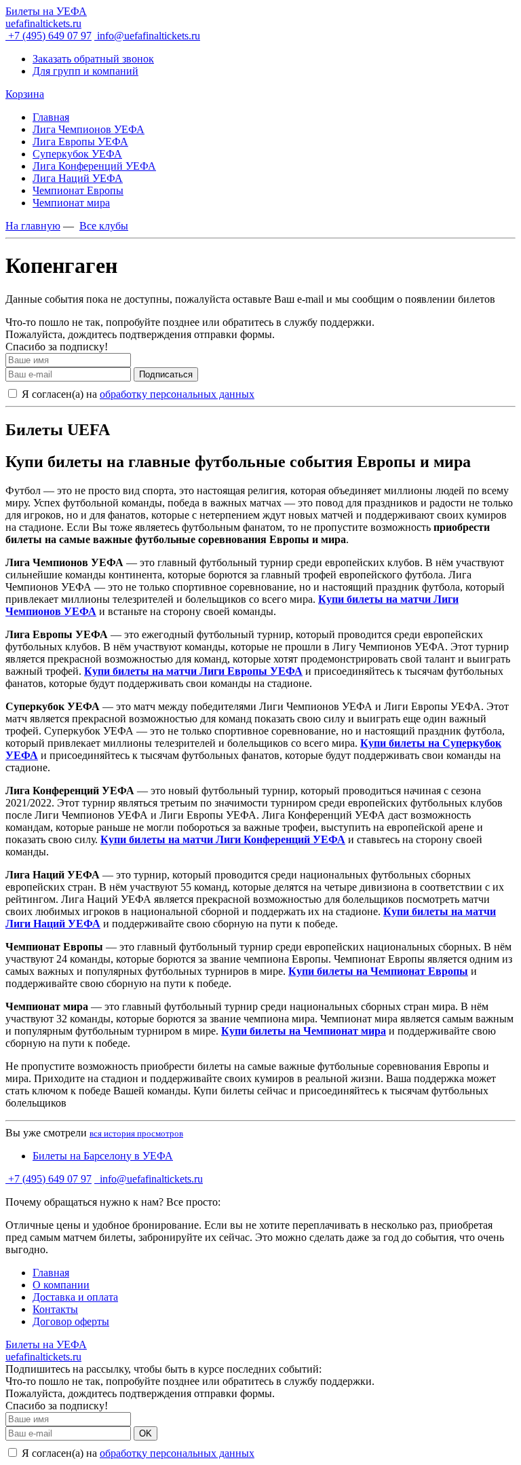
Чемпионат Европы (78, 190)
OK (145, 1433)
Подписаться (166, 374)
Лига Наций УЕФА (78, 178)
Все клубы (103, 225)
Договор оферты (71, 1321)
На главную (32, 225)
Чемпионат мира (71, 202)
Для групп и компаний (85, 71)
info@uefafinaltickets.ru (147, 35)
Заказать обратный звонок (93, 58)
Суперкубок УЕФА (77, 154)
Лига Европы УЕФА (80, 141)
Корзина (24, 94)
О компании (61, 1285)
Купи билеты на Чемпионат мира (303, 1031)
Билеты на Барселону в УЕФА (103, 1156)
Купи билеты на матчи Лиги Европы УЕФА (193, 671)
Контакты (55, 1309)
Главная (51, 117)
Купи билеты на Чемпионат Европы (378, 971)
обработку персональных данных (177, 394)
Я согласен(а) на (136, 394)
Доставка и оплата (75, 1297)
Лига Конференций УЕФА (94, 166)
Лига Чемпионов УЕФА (88, 129)
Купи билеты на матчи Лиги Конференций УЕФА (222, 839)
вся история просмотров (136, 1133)
